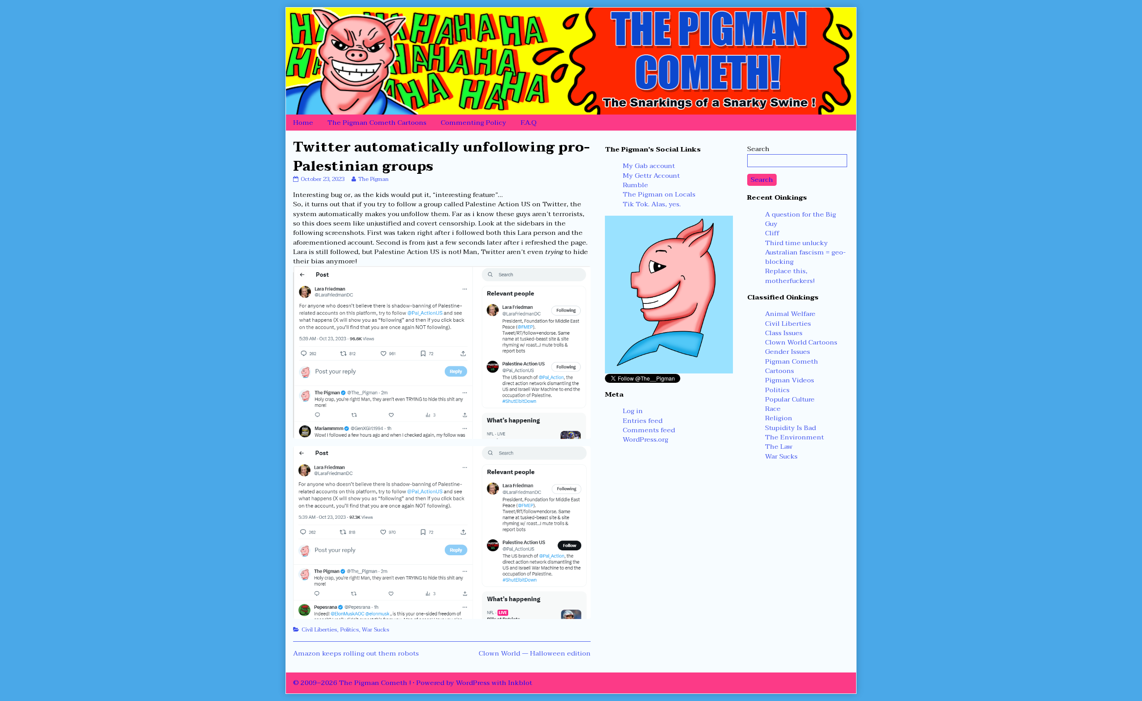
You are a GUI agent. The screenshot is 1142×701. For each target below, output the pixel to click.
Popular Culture (790, 399)
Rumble (635, 185)
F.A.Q (529, 122)
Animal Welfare (790, 314)
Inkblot (520, 683)
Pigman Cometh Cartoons (791, 366)
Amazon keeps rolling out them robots (356, 653)
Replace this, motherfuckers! (790, 275)
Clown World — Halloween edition (535, 653)
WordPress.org (645, 439)
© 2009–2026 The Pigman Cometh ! (352, 683)
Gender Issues (787, 351)
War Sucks (375, 630)
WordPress (473, 683)
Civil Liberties (319, 630)
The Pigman (373, 179)
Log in (633, 411)
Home (303, 122)
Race (773, 408)
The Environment (794, 437)
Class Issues (784, 333)
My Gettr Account (651, 175)
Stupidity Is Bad (790, 428)
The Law (779, 446)
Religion (778, 418)
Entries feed (642, 420)
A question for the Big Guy (800, 219)
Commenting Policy (473, 122)
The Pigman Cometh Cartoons (376, 122)
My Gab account (649, 166)
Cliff (772, 233)
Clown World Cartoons (801, 342)
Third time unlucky (796, 243)
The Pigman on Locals (659, 194)
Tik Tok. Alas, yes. (652, 204)
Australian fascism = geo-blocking (805, 256)
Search (758, 149)
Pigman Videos (789, 380)
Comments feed (649, 430)
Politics (349, 630)
